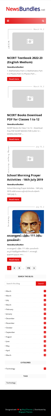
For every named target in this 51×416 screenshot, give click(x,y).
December (26, 318)
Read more (14, 79)
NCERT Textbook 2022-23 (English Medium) (24, 60)
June (26, 341)
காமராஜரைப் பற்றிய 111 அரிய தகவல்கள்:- (24, 238)
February (26, 309)
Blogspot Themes (25, 412)
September (25, 332)
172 (28, 268)
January (26, 314)
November (25, 323)
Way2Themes (27, 409)
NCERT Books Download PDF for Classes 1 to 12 (24, 117)
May (26, 346)
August (26, 337)
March (25, 291)
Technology (25, 368)
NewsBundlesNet (15, 67)
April (25, 350)
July (25, 300)
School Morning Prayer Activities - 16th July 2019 (25, 177)
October (25, 327)
